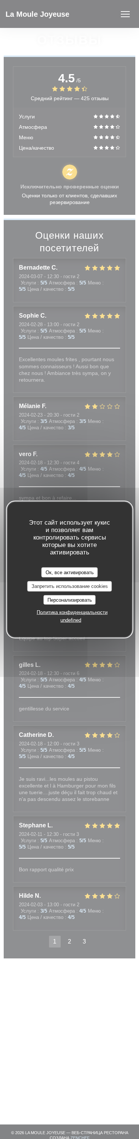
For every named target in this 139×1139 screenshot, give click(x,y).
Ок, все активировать (70, 572)
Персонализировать (69, 599)
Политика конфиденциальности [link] (72, 612)
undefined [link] (70, 620)
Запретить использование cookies (70, 586)
